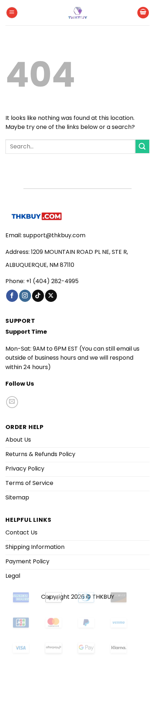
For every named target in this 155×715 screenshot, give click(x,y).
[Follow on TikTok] (38, 296)
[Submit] (142, 146)
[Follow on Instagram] (25, 296)
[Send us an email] (12, 402)
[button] (12, 13)
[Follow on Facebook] (12, 296)
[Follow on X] (51, 296)
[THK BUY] (77, 12)
